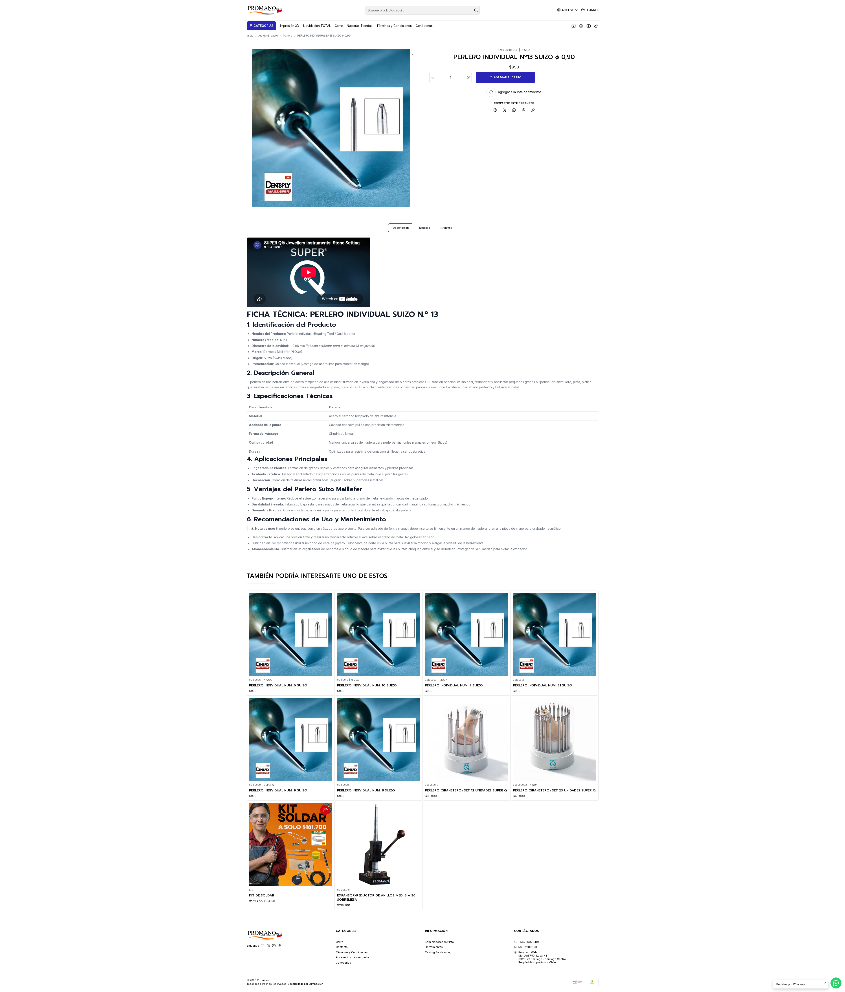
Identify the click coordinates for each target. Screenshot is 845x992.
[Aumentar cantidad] (468, 77)
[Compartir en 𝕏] (504, 110)
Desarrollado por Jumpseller (305, 983)
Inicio (250, 35)
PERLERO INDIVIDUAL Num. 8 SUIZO (366, 790)
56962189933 (527, 947)
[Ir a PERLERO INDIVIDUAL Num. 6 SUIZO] (290, 634)
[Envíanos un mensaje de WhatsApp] (835, 982)
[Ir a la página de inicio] (265, 10)
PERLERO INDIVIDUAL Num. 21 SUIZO (542, 685)
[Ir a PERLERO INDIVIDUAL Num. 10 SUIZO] (378, 634)
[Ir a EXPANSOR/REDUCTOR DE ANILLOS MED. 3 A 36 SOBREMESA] (378, 844)
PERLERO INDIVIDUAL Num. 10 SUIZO (367, 685)
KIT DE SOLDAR (261, 895)
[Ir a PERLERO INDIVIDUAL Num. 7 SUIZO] (466, 634)
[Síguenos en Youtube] (588, 25)
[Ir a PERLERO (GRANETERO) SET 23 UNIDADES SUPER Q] (554, 739)
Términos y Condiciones (352, 952)
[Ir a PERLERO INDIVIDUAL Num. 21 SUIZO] (554, 634)
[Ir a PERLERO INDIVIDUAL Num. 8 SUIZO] (378, 739)
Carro (339, 942)
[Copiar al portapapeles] (533, 110)
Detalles (424, 227)
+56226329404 (529, 942)
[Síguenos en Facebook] (581, 25)
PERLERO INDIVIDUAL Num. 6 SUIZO (278, 685)
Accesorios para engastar (353, 957)
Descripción (401, 227)
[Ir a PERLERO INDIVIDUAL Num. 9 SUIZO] (290, 739)
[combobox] (423, 10)
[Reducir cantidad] (433, 77)
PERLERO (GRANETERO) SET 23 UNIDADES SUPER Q (554, 790)
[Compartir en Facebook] (495, 110)
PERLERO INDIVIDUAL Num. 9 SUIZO (278, 790)
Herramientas (434, 947)
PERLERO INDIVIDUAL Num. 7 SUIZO (454, 685)
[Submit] (476, 10)
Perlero (287, 35)
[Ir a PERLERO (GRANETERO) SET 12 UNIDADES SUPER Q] (466, 739)
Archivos (446, 227)
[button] (261, 25)
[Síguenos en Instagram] (573, 25)
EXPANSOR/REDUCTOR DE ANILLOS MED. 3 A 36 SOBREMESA (376, 897)
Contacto (342, 947)
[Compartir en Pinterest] (523, 110)
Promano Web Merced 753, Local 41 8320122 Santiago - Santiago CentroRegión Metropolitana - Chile (542, 957)
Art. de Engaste (268, 35)
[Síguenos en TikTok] (596, 25)
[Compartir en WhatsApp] (514, 110)
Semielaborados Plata (439, 942)
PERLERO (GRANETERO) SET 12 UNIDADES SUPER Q (466, 790)
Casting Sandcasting (438, 952)
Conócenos (343, 962)
